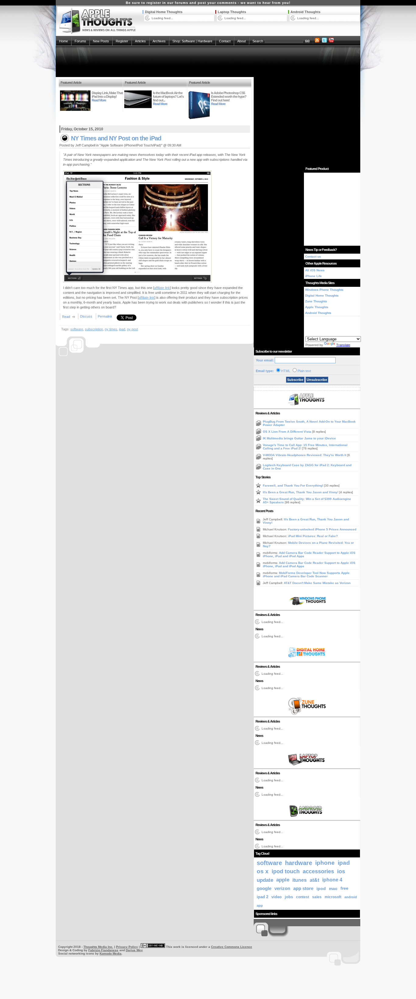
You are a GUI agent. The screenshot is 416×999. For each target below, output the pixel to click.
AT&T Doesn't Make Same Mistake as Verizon (317, 583)
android (350, 897)
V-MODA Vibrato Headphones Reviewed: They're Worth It (305, 455)
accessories (318, 871)
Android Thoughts (305, 12)
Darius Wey (134, 950)
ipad (122, 329)
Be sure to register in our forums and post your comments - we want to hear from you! (208, 3)
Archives (159, 41)
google (264, 888)
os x (263, 871)
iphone (325, 863)
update (265, 880)
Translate (343, 345)
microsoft (333, 897)
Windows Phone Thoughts (324, 289)
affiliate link (162, 288)
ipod (321, 888)
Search (257, 41)
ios (341, 871)
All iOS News (315, 270)
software (76, 329)
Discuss (86, 316)
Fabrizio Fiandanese (103, 950)
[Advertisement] (208, 61)
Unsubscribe (317, 380)
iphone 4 (332, 879)
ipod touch (286, 871)
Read (66, 316)
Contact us (313, 256)
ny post (132, 329)
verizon (282, 888)
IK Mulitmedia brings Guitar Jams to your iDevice (299, 438)
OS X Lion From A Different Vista (287, 431)
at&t (314, 880)
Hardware (205, 41)
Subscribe (295, 380)
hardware (298, 863)
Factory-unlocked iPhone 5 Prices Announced (322, 529)
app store (303, 888)
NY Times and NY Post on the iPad (116, 138)
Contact (225, 41)
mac (333, 888)
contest (302, 897)
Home (63, 41)
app (260, 905)
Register (122, 41)
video (276, 897)
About (241, 41)
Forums (80, 41)
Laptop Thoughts (232, 12)
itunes (299, 880)
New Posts (101, 41)
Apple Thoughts (316, 307)
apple (282, 880)
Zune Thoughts (316, 301)
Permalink (105, 316)
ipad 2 (262, 897)
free (344, 888)
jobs (289, 897)
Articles (140, 41)
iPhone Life (313, 276)
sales (317, 897)
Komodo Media (111, 953)
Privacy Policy (127, 946)
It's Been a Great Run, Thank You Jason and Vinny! (301, 492)
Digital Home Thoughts (163, 12)
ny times (111, 329)
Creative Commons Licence (231, 946)
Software (188, 41)
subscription (94, 329)
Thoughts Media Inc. (98, 946)
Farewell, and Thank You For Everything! (293, 485)
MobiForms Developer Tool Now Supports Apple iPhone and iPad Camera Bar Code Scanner (306, 574)
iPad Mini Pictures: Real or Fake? (313, 536)
